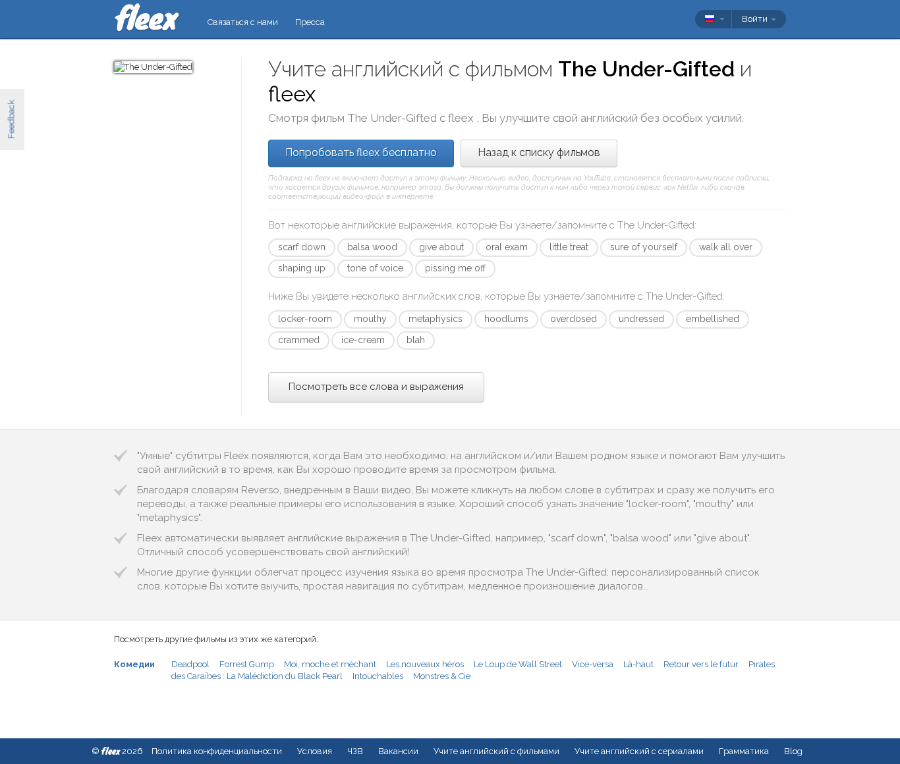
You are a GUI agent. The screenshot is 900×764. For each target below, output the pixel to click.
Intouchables (377, 676)
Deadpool (190, 664)
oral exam (507, 247)
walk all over (725, 247)
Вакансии (398, 751)
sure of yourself (643, 247)
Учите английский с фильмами (496, 751)
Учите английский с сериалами (639, 751)
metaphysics (435, 319)
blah (416, 340)
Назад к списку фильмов (539, 152)
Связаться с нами (243, 22)
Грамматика (744, 751)
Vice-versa (592, 664)
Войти (756, 19)
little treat (568, 247)
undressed (641, 319)
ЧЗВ (355, 751)
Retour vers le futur (701, 664)
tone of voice (375, 268)
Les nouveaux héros (425, 664)
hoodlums (506, 319)
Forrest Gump (246, 664)
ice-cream (363, 340)
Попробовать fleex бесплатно (361, 152)
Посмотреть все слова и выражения (376, 387)
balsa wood (372, 247)
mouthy (370, 319)
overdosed (573, 319)
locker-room (305, 319)
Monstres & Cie (441, 676)
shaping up (301, 268)
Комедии (134, 664)
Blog (793, 751)
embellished (712, 319)
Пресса (310, 22)
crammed (299, 340)
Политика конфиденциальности (217, 751)
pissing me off (455, 268)
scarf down (301, 247)
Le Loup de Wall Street (518, 664)
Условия (314, 751)
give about (441, 247)
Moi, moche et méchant (330, 664)
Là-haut (638, 664)
